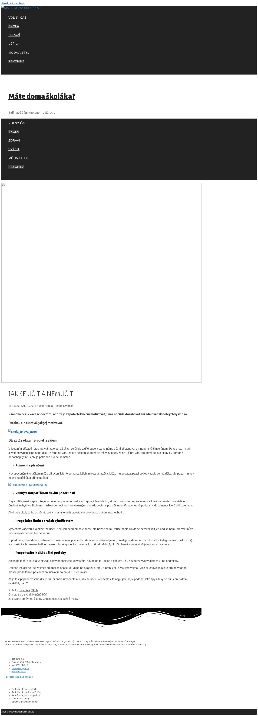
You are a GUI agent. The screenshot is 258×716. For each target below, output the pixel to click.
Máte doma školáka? (41, 96)
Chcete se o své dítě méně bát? (28, 594)
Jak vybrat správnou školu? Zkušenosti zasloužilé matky (43, 598)
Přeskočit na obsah (13, 3)
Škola (13, 26)
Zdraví (14, 35)
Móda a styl (18, 52)
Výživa (13, 44)
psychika (16, 61)
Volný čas (17, 17)
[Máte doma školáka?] (21, 8)
